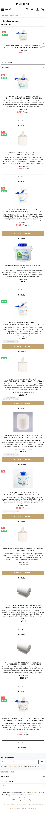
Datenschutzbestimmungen (17, 766)
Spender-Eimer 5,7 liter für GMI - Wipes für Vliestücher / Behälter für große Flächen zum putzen (23, 47)
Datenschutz (37, 805)
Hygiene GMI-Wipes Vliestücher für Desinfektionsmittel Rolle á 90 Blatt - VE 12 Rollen (23, 323)
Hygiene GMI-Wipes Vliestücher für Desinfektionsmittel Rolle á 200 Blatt (23, 154)
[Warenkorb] (43, 9)
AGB (29, 805)
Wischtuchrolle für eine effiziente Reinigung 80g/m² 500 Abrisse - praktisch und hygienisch (23, 606)
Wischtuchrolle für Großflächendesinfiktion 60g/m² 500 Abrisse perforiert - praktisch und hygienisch (23, 663)
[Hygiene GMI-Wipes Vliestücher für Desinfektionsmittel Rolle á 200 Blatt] (23, 139)
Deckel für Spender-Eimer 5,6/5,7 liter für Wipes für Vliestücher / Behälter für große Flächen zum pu (23, 720)
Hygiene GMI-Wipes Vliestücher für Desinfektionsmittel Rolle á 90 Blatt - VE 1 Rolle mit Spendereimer (23, 210)
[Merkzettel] (32, 9)
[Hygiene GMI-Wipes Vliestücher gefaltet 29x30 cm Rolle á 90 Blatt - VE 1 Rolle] (23, 535)
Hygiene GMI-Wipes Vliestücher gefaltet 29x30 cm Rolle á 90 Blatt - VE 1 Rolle (23, 550)
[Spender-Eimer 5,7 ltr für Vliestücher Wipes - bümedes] (23, 252)
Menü (8, 9)
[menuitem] (6, 9)
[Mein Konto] (37, 9)
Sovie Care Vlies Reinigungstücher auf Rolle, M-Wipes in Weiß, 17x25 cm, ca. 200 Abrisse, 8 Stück (23, 437)
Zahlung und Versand (29, 808)
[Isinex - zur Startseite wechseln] (23, 4)
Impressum (22, 805)
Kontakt (13, 805)
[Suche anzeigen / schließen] (27, 9)
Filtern (8, 63)
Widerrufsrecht (15, 808)
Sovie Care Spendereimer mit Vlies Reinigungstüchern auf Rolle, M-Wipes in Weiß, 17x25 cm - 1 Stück (23, 493)
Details (22, 120)
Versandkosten (34, 792)
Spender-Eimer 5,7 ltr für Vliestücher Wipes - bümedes (23, 267)
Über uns (6, 805)
